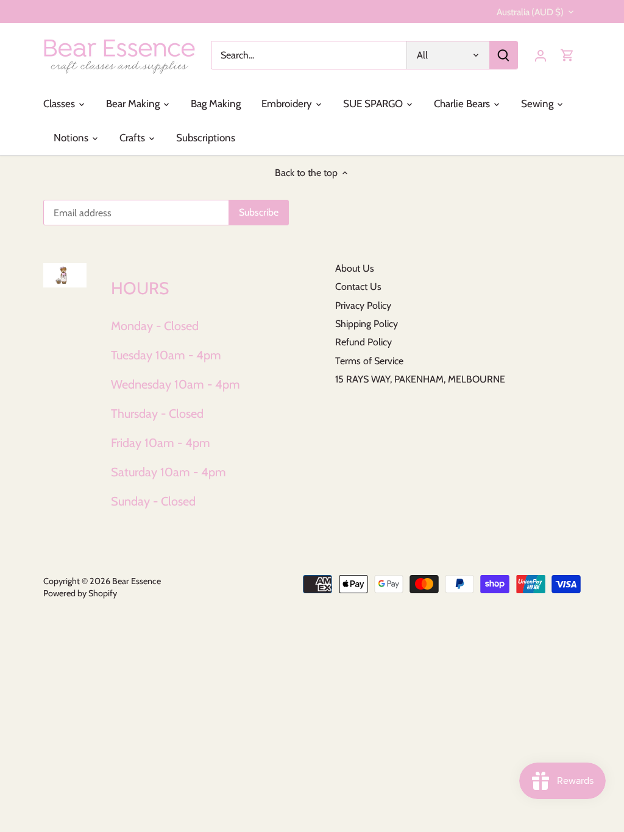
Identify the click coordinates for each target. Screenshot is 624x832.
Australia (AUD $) (530, 12)
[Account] (540, 55)
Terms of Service (369, 361)
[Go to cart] (567, 55)
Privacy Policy (363, 305)
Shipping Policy (366, 324)
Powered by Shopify (80, 593)
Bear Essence (136, 581)
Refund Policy (363, 342)
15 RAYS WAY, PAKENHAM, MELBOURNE (420, 379)
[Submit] (503, 55)
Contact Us (358, 286)
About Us (354, 268)
